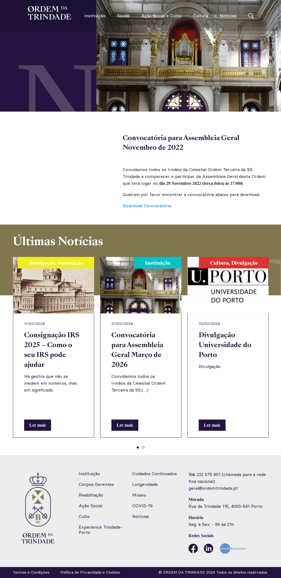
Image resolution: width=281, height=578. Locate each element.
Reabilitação (91, 495)
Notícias (228, 15)
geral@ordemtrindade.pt (213, 488)
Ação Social (90, 505)
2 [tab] (143, 447)
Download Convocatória (147, 205)
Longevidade (145, 484)
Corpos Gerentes (96, 484)
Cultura (200, 15)
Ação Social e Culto (161, 15)
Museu (139, 495)
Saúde (123, 15)
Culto (84, 516)
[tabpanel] (53, 347)
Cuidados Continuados (154, 473)
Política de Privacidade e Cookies (90, 572)
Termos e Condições (31, 572)
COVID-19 (142, 505)
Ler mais (37, 425)
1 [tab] (138, 447)
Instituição (94, 15)
